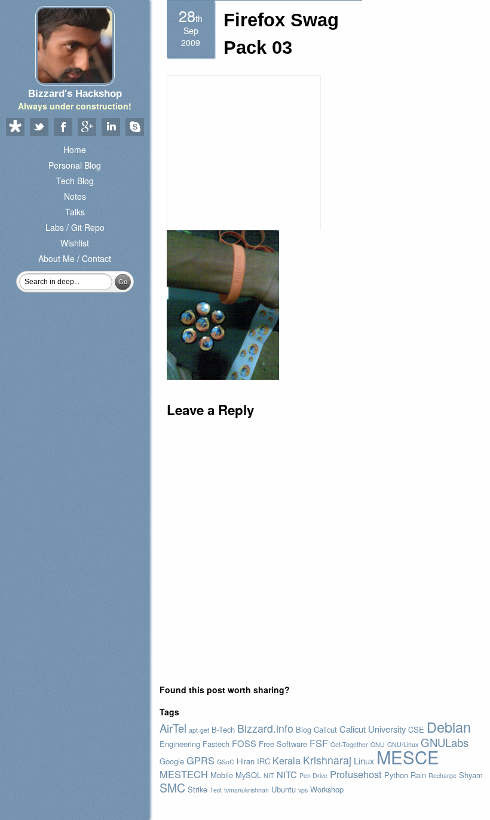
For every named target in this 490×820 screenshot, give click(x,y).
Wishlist (74, 243)
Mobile (221, 775)
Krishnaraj (327, 759)
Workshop (327, 789)
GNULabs (444, 742)
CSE (416, 729)
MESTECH (184, 774)
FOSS (244, 743)
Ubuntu (283, 789)
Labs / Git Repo (75, 227)
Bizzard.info (265, 728)
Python (396, 775)
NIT (269, 775)
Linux (364, 760)
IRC (263, 761)
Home (74, 150)
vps (303, 789)
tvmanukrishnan (246, 789)
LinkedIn (110, 127)
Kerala (286, 760)
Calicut (325, 729)
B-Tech (223, 729)
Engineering (180, 743)
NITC (287, 774)
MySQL (248, 775)
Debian (449, 727)
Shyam (471, 775)
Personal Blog (74, 165)
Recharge (442, 775)
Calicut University (372, 729)
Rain (418, 775)
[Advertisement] (243, 152)
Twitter (38, 127)
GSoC (225, 761)
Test (216, 789)
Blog (303, 729)
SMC (172, 787)
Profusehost (356, 774)
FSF (319, 743)
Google (172, 761)
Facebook (62, 127)
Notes (75, 196)
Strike (197, 789)
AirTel (173, 728)
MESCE (407, 756)
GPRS (200, 760)
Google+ (86, 127)
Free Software (283, 743)
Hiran (246, 761)
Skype (134, 127)
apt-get (199, 729)
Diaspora (14, 127)
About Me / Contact (74, 258)
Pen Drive (313, 775)
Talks (75, 212)
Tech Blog (75, 181)
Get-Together (349, 744)
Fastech (216, 743)
